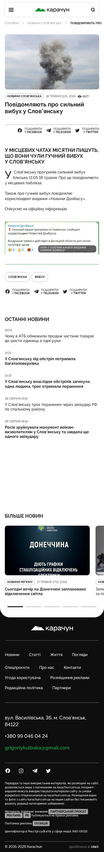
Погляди (80, 654)
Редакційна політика (24, 688)
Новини (12, 654)
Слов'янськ (17, 277)
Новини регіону (20, 582)
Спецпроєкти (17, 667)
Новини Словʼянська (45, 23)
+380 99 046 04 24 (26, 736)
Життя (56, 654)
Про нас (46, 667)
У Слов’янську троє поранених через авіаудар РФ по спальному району (51, 406)
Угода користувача (23, 677)
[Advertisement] (52, 473)
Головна (12, 23)
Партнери (61, 688)
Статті (35, 654)
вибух (40, 277)
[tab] (15, 607)
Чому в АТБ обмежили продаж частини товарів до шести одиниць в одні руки (49, 338)
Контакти (72, 667)
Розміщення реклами (69, 677)
